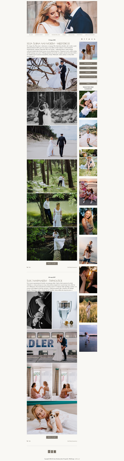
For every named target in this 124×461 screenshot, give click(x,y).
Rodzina (71, 34)
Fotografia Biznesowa (88, 76)
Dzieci (47, 34)
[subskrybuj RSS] (94, 39)
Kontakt (88, 72)
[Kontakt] (92, 39)
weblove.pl (77, 459)
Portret (80, 34)
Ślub (31, 34)
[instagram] (81, 39)
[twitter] (89, 39)
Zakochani (39, 34)
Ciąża (64, 34)
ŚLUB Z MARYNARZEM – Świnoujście (44, 280)
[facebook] (84, 39)
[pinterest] (86, 39)
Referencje (88, 63)
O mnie (88, 68)
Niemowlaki (56, 34)
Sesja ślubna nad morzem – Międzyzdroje (48, 43)
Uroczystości (90, 34)
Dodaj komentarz (73, 267)
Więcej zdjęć (52, 264)
